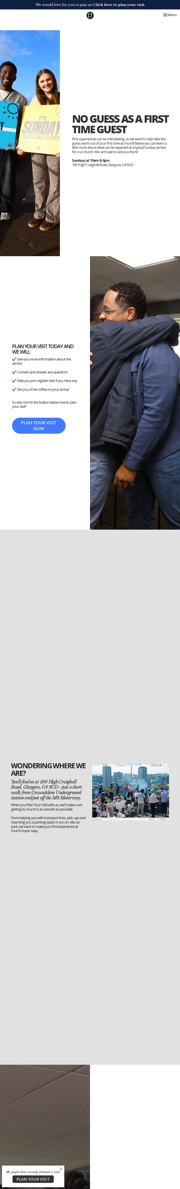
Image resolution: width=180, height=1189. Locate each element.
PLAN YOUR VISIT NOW (39, 425)
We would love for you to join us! (90, 5)
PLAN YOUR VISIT (33, 1179)
